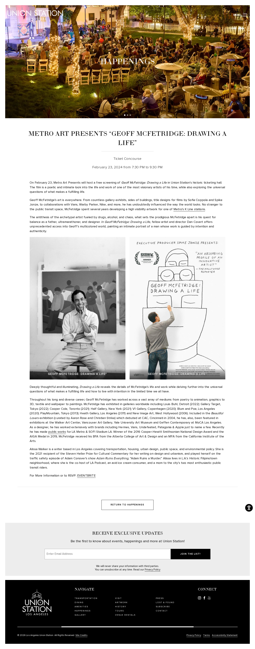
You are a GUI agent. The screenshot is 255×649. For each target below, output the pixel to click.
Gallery (80, 615)
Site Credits (81, 635)
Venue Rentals (125, 615)
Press (160, 598)
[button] (124, 115)
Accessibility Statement (225, 635)
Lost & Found (165, 602)
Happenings (83, 611)
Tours (119, 611)
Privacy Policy (152, 569)
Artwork (121, 602)
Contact (162, 611)
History (120, 607)
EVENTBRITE (86, 475)
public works (57, 431)
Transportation (86, 598)
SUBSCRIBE (163, 607)
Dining (79, 602)
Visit (118, 598)
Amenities (81, 607)
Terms (206, 635)
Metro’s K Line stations (189, 209)
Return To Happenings (127, 505)
